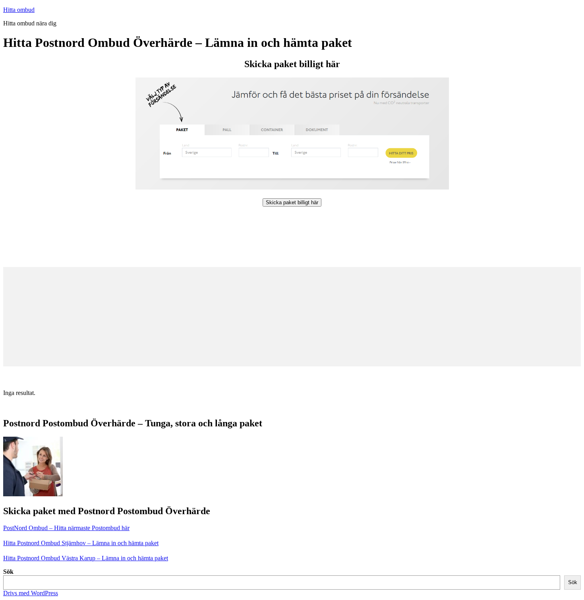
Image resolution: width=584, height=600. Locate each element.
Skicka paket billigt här (292, 202)
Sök (8, 571)
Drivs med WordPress (30, 593)
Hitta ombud (19, 9)
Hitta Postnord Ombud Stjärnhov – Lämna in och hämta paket (81, 543)
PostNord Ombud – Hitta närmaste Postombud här (66, 528)
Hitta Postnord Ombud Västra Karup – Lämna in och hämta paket (85, 558)
